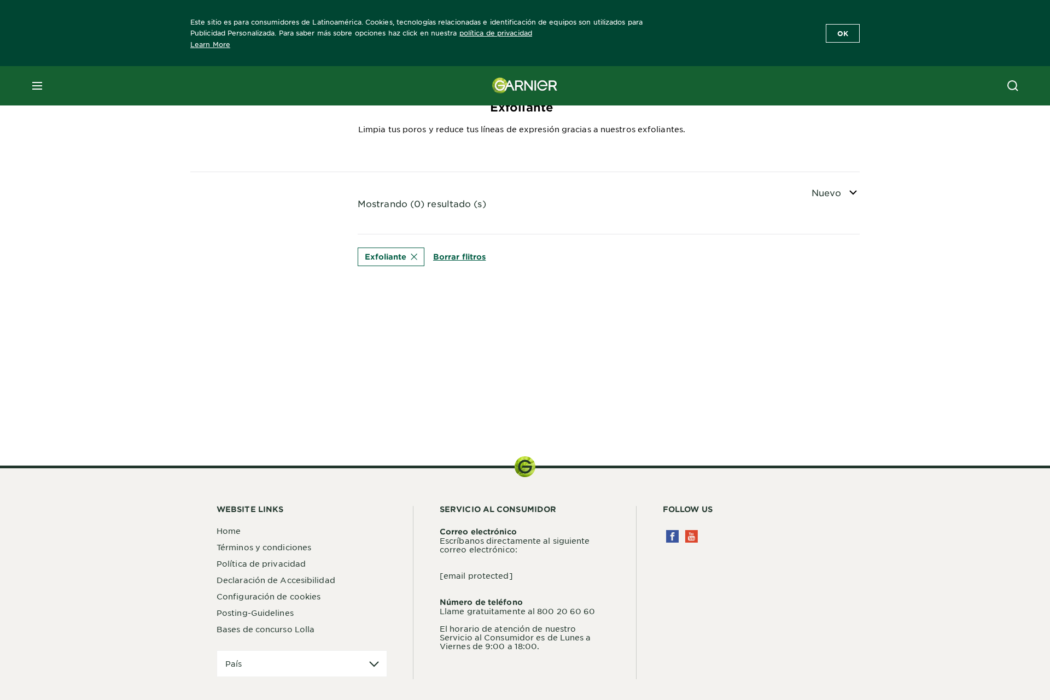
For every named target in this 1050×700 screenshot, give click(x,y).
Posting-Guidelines (255, 612)
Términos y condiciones (264, 547)
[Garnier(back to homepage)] (525, 86)
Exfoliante (385, 256)
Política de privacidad (261, 563)
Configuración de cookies (268, 596)
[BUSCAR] (1012, 85)
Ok (842, 33)
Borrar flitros (459, 256)
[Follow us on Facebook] (672, 536)
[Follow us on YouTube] (691, 536)
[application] (302, 663)
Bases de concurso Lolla (265, 629)
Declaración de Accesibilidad (276, 580)
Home (229, 531)
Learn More (210, 44)
